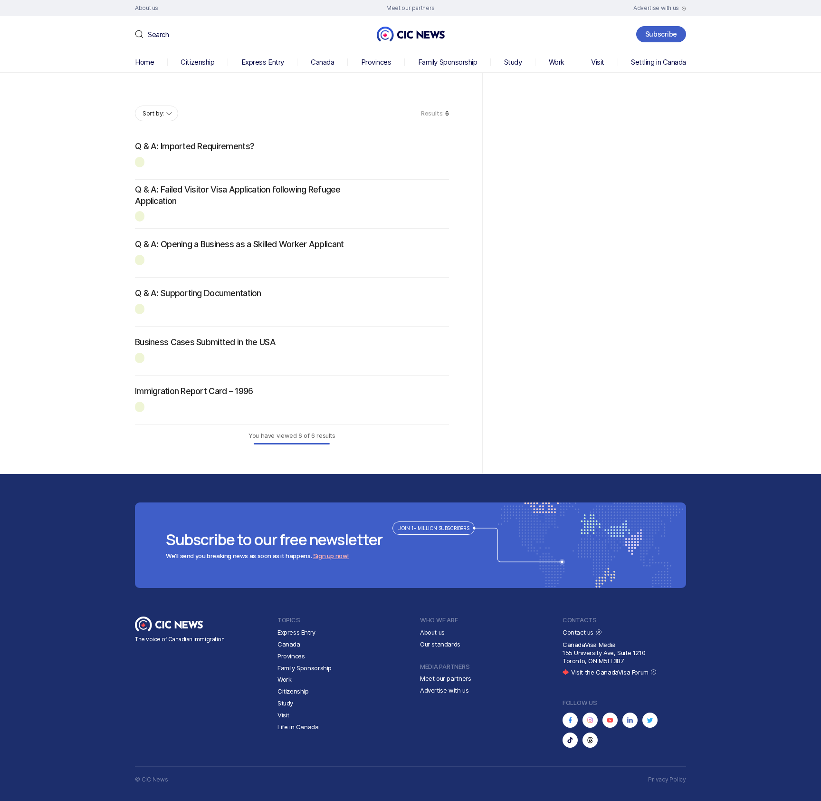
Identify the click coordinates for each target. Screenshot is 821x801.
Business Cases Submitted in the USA (205, 342)
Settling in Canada (658, 62)
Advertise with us (444, 690)
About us (432, 632)
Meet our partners (445, 678)
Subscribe (661, 34)
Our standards (440, 644)
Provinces (376, 62)
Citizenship (197, 62)
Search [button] (158, 34)
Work (556, 62)
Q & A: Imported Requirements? (194, 146)
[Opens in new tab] (570, 720)
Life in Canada (298, 727)
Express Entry (262, 62)
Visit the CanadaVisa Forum (610, 672)
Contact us (579, 632)
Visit (597, 62)
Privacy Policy (667, 779)
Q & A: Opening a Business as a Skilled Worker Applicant (239, 244)
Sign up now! (331, 556)
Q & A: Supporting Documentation (198, 293)
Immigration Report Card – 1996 (194, 391)
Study (513, 62)
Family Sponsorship (447, 62)
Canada (322, 62)
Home (144, 62)
